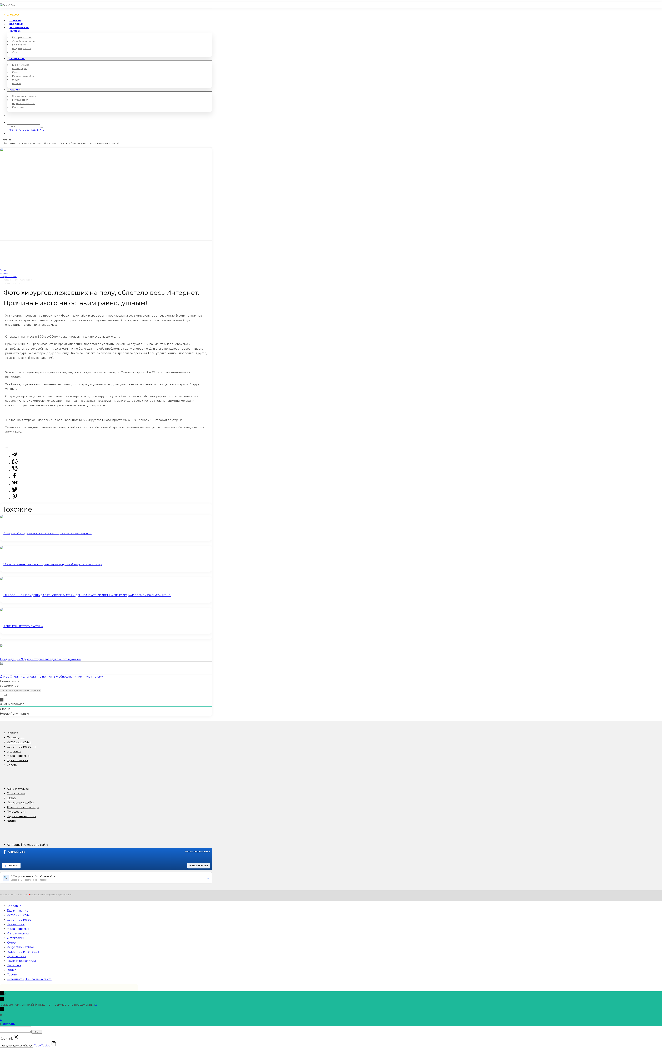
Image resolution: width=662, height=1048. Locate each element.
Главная (12, 733)
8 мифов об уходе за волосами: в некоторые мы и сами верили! (47, 533)
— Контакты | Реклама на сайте (29, 979)
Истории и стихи (22, 37)
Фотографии (19, 68)
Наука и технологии (23, 103)
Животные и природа (24, 96)
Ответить (8, 1024)
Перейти (12, 865)
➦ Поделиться (198, 865)
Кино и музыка (20, 64)
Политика (18, 107)
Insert (37, 1032)
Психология (19, 44)
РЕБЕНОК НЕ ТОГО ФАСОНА (23, 626)
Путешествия (20, 99)
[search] (42, 127)
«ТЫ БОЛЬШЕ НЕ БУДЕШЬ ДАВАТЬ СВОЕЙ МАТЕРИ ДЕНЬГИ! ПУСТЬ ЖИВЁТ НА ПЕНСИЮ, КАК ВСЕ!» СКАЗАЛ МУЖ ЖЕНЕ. (87, 595)
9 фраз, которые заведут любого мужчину (40, 659)
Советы (16, 52)
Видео (16, 79)
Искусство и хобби (23, 76)
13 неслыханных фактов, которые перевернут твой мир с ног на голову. (52, 564)
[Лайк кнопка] (6, 447)
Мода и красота (21, 48)
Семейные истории (23, 41)
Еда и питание (17, 760)
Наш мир (15, 89)
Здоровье (14, 751)
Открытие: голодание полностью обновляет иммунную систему (51, 676)
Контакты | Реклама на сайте (27, 844)
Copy (42, 1045)
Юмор (15, 72)
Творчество (17, 58)
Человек (15, 31)
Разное (16, 83)
